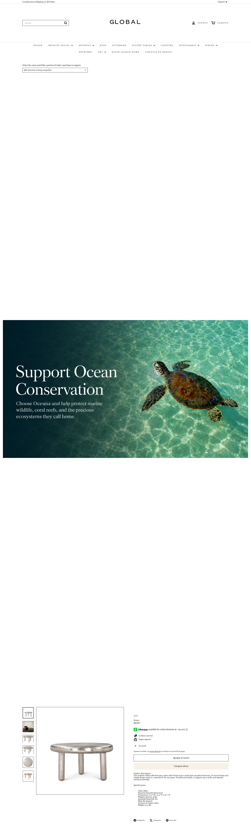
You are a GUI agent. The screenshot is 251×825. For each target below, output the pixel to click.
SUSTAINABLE (188, 45)
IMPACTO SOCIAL (59, 45)
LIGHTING (167, 45)
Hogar (38, 45)
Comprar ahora (181, 766)
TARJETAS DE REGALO (158, 52)
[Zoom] (80, 751)
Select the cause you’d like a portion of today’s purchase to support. (51, 65)
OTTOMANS (119, 45)
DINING (210, 45)
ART (101, 52)
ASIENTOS (85, 45)
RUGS (103, 45)
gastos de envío (155, 751)
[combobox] (45, 23)
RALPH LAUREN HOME (125, 52)
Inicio (136, 716)
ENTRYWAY (85, 52)
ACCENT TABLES (142, 45)
